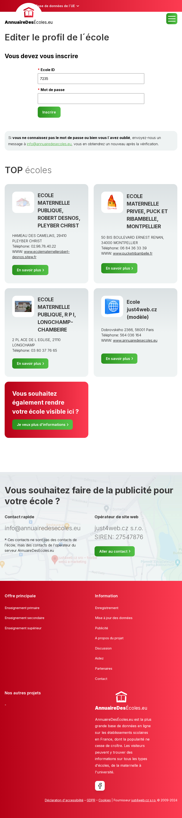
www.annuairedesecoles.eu (135, 340)
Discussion (103, 648)
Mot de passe (53, 89)
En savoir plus (29, 270)
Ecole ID (48, 70)
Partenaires (103, 668)
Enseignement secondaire (24, 618)
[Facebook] (100, 786)
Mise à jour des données (114, 618)
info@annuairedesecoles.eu (49, 144)
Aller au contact (113, 551)
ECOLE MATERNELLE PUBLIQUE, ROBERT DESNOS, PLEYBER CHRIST (59, 210)
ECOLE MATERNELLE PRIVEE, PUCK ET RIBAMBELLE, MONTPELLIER (147, 211)
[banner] (29, 14)
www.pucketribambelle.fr (132, 253)
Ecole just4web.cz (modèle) (142, 309)
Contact (101, 679)
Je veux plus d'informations (41, 424)
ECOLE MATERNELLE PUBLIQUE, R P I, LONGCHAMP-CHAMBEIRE (57, 314)
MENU (171, 18)
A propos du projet (109, 638)
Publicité (101, 628)
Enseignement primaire (22, 608)
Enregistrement (106, 608)
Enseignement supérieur (23, 628)
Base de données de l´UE (55, 6)
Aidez (99, 658)
